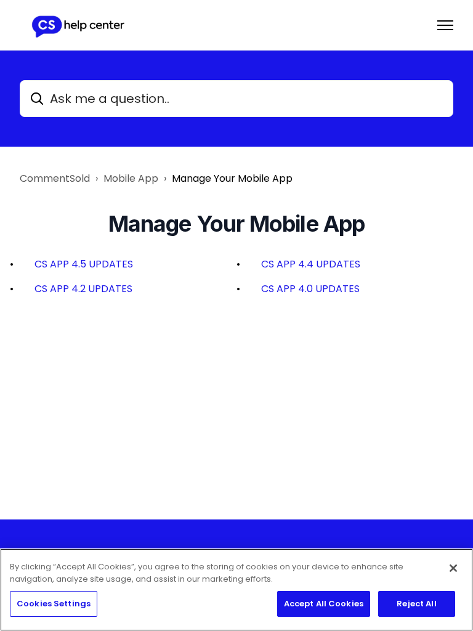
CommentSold (55, 178)
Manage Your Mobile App (232, 178)
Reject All (416, 603)
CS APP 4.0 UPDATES (310, 289)
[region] (236, 589)
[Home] (77, 25)
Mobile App (130, 178)
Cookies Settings (54, 603)
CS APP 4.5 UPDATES (83, 264)
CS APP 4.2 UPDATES (83, 289)
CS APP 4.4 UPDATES (310, 264)
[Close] (453, 568)
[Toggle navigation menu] (445, 25)
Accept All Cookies (323, 603)
